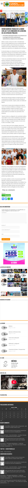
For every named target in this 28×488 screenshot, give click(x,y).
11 (6, 413)
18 (6, 415)
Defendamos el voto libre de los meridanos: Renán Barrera (14, 10)
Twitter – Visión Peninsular (7, 449)
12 (10, 413)
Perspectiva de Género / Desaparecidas (17, 349)
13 (14, 413)
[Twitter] (26, 16)
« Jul (1, 420)
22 (21, 415)
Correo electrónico (6, 229)
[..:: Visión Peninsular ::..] (14, 4)
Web (2, 234)
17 (2, 415)
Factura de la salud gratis (14, 337)
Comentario (4, 212)
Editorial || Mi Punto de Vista (15, 331)
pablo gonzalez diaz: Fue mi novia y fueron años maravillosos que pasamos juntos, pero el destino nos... (15, 440)
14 (17, 413)
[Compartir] (26, 21)
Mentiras (10, 326)
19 (10, 415)
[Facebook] (26, 13)
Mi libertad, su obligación (14, 343)
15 (21, 413)
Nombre (4, 225)
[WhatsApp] (26, 19)
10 (2, 413)
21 (17, 415)
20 (14, 415)
